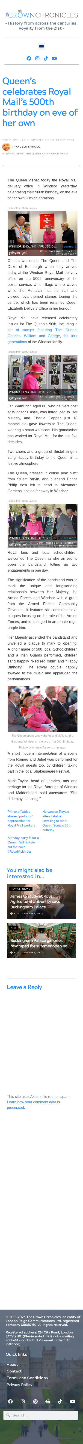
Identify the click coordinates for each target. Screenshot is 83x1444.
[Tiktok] (46, 58)
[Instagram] (37, 58)
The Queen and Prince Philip (47, 153)
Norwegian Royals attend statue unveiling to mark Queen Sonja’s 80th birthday (56, 821)
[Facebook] (29, 58)
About (12, 1364)
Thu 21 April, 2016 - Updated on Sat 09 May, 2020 (38, 140)
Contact (14, 1371)
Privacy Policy (19, 1384)
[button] (41, 46)
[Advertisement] (41, 1169)
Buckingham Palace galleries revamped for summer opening (38, 943)
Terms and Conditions (27, 1377)
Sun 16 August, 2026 (28, 913)
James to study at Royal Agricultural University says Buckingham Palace (35, 902)
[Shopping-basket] (47, 1401)
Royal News (15, 153)
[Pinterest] (35, 1401)
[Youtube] (54, 58)
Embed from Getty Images (22, 208)
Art (14, 927)
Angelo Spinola (28, 146)
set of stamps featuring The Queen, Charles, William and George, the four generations (42, 336)
